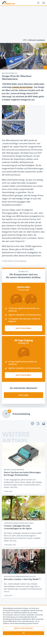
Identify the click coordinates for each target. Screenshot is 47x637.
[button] (23, 633)
